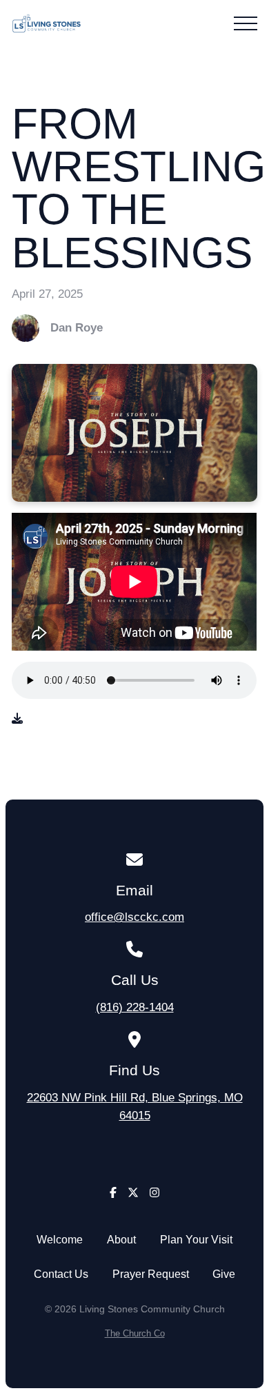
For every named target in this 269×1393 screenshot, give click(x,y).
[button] (245, 23)
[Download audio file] (17, 719)
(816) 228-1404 (135, 1007)
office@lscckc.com (134, 917)
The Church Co (135, 1333)
